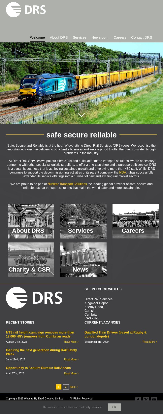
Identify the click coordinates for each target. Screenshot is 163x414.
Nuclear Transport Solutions (67, 184)
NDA (122, 172)
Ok (114, 407)
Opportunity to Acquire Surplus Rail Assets (38, 368)
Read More (70, 341)
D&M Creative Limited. (51, 398)
